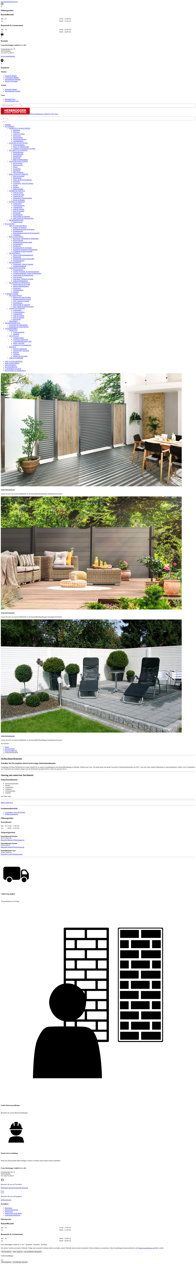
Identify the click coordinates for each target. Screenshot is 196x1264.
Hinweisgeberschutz (11, 1210)
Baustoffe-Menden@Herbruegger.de (12, 840)
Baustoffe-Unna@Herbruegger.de (12, 854)
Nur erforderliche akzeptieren (32, 1251)
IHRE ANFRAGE (7, 803)
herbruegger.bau (6, 1200)
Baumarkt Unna (10, 99)
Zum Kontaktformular (8, 56)
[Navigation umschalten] (6, 121)
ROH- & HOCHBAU (12, 363)
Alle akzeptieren (6, 1251)
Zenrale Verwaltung (11, 81)
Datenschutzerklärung (145, 1248)
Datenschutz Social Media (13, 1213)
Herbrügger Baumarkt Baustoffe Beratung (14, 1188)
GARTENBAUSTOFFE (13, 369)
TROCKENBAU (10, 365)
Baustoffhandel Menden (12, 79)
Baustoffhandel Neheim (12, 91)
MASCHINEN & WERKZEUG (15, 370)
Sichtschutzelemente (11, 814)
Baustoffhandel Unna (12, 101)
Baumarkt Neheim (11, 89)
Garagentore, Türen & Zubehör (15, 812)
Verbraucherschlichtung (12, 1215)
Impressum (8, 1208)
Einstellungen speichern (20, 1262)
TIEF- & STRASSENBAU (14, 361)
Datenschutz (9, 1211)
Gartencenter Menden (12, 77)
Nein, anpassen (17, 1251)
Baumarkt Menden (11, 76)
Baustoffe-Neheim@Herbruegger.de (12, 847)
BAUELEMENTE (11, 367)
